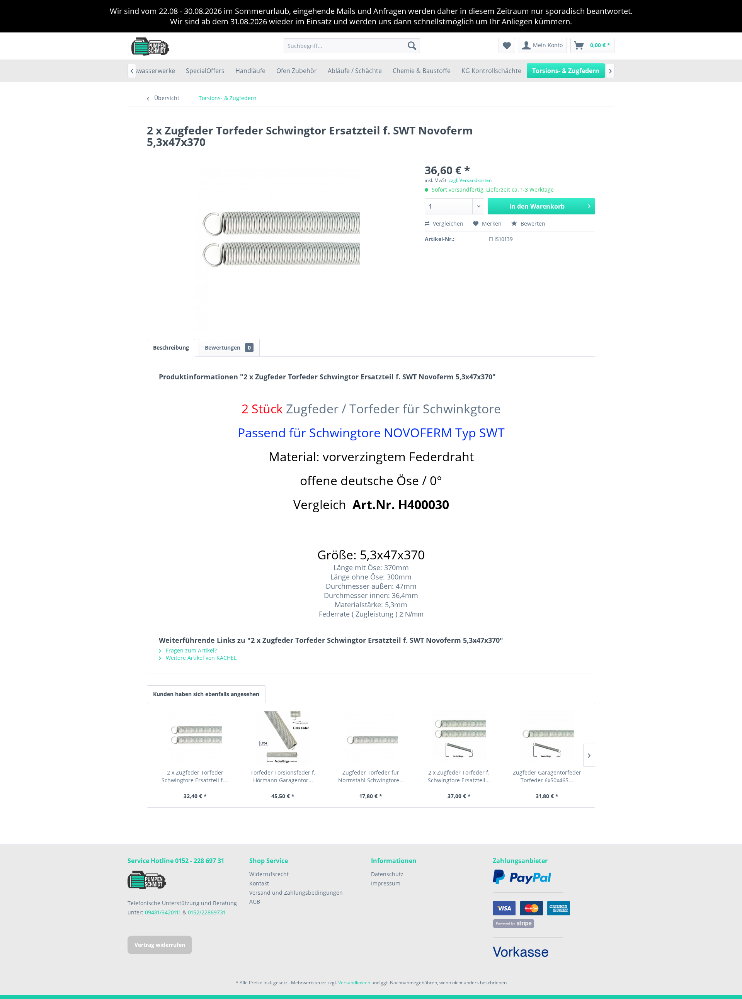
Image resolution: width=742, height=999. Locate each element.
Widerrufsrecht (269, 874)
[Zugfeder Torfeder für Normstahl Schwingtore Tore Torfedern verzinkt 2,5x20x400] (371, 738)
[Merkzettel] (507, 45)
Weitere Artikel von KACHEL (200, 657)
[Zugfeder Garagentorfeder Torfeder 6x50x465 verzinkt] (547, 738)
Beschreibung (171, 347)
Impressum (385, 883)
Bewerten (532, 223)
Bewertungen (228, 347)
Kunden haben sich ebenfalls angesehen (206, 694)
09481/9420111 (163, 912)
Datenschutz (387, 874)
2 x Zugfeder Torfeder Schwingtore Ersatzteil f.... (195, 776)
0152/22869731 (206, 912)
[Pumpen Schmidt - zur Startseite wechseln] (150, 46)
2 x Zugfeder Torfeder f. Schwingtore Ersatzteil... (459, 776)
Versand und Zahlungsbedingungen (296, 892)
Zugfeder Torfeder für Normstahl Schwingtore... (371, 776)
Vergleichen (447, 223)
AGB (254, 901)
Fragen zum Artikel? (190, 650)
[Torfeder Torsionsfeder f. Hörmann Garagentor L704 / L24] (283, 738)
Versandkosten (354, 982)
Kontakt (259, 883)
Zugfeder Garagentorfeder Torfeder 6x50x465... (547, 776)
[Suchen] (412, 45)
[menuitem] (352, 45)
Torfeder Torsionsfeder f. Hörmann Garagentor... (282, 776)
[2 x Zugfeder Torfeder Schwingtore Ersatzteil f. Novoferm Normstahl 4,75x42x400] (195, 738)
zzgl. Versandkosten (470, 180)
